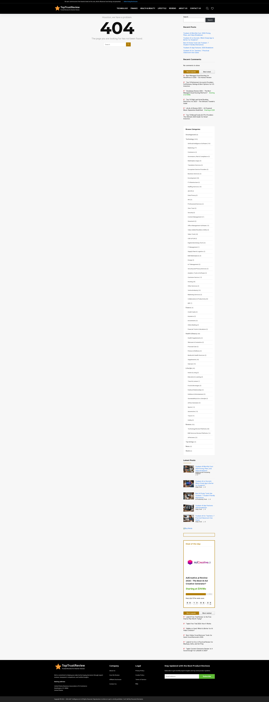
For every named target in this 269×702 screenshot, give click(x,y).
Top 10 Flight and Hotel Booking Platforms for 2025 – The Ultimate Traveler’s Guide (199, 101)
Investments (192, 320)
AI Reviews (191, 437)
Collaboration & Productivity (196, 299)
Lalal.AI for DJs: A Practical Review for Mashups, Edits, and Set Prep (198, 643)
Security (190, 212)
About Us (183, 8)
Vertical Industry (193, 290)
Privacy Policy (139, 670)
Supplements (192, 359)
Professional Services (195, 204)
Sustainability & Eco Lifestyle (197, 398)
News (188, 446)
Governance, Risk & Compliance (198, 156)
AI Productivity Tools (201, 499)
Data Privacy (192, 195)
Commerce (191, 152)
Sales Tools (191, 234)
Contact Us (195, 8)
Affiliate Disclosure (115, 679)
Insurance (191, 316)
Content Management (195, 217)
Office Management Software (197, 225)
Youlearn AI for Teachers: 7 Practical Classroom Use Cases (196, 51)
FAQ (136, 684)
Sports (190, 407)
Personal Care (192, 346)
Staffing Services (193, 187)
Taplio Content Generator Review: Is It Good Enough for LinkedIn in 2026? (198, 650)
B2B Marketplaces (193, 256)
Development (192, 178)
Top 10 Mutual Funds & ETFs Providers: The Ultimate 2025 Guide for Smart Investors (198, 117)
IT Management (193, 247)
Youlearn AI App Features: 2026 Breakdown (198, 48)
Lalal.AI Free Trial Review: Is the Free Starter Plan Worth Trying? (197, 618)
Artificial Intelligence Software (197, 143)
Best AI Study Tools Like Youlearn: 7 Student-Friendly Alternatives (196, 44)
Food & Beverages (193, 385)
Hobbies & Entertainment (196, 394)
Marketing (191, 148)
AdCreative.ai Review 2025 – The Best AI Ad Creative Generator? (197, 581)
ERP (189, 303)
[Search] (128, 44)
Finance (134, 8)
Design (190, 260)
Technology (122, 8)
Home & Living (192, 372)
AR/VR (190, 191)
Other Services (192, 286)
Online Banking (192, 325)
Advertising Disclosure (130, 1)
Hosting (190, 281)
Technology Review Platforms (197, 429)
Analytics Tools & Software (196, 273)
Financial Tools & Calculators (197, 329)
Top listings (190, 442)
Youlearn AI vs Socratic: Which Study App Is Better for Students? (204, 483)
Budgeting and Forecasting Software (202, 473)
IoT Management (193, 264)
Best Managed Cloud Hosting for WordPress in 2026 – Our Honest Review (197, 76)
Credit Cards (192, 312)
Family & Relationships (195, 390)
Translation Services (194, 165)
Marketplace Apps (193, 161)
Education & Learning (194, 377)
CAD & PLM (191, 238)
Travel (190, 416)
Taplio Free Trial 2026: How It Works (198, 624)
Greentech (191, 221)
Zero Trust (191, 208)
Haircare (190, 364)
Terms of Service (140, 679)
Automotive (191, 411)
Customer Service (193, 277)
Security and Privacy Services (197, 269)
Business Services (193, 174)
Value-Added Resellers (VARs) (197, 230)
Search (185, 17)
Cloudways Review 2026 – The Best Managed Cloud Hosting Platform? (197, 92)
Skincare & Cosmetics (195, 342)
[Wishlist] (212, 8)
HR (189, 199)
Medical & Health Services (196, 355)
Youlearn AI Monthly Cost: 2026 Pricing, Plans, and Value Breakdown (197, 34)
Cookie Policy (139, 675)
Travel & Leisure (193, 381)
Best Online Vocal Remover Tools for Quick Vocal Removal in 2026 (197, 636)
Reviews (172, 8)
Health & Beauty (147, 8)
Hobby (190, 420)
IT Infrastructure (193, 182)
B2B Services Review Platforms (198, 433)
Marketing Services (194, 294)
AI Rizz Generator (193, 403)
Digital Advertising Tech (195, 243)
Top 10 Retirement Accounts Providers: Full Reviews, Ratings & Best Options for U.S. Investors (198, 84)
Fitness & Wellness (194, 351)
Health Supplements (194, 338)
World (188, 451)
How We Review (114, 675)
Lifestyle (162, 8)
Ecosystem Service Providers (197, 169)
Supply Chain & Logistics (195, 251)
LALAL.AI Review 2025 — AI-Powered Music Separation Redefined (197, 109)
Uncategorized (191, 135)
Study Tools (198, 487)
